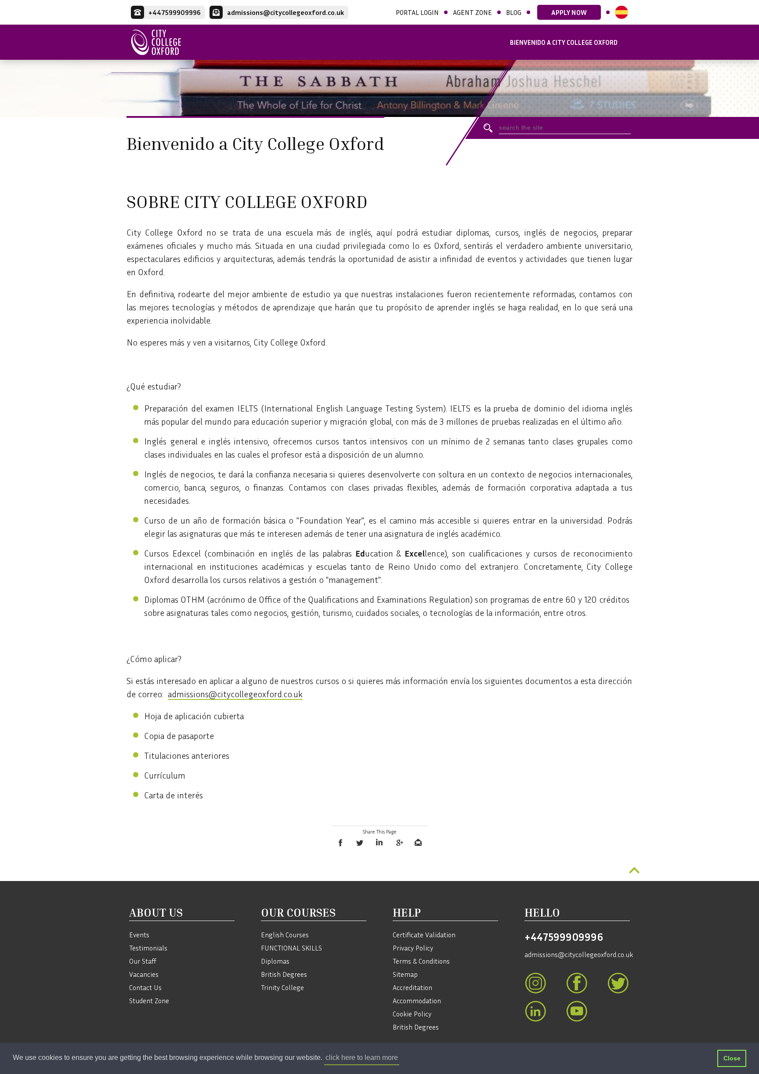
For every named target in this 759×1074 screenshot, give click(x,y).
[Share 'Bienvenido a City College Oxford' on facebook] (340, 842)
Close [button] (732, 1058)
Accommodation (417, 1000)
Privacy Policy (413, 947)
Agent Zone (472, 12)
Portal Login (417, 12)
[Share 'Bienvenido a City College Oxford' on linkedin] (379, 842)
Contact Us (145, 987)
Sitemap (405, 974)
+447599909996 (563, 937)
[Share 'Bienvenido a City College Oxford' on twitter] (360, 842)
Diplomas (275, 961)
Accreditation (412, 987)
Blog (513, 12)
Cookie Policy (412, 1013)
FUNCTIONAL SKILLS (291, 947)
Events (139, 934)
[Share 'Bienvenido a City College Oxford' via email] (418, 842)
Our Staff (142, 961)
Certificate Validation (424, 934)
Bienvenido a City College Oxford (564, 42)
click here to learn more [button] (361, 1057)
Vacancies (144, 974)
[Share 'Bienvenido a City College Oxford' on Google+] (398, 842)
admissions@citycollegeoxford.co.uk (235, 693)
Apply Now (569, 12)
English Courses (285, 934)
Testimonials (148, 947)
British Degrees (284, 974)
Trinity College (282, 987)
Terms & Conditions (421, 961)
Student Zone (149, 1000)
